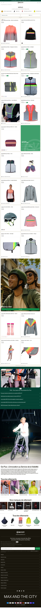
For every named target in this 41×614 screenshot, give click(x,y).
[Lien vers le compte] (38, 2)
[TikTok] (21, 591)
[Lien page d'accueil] (20, 2)
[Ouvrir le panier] (39, 2)
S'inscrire (38, 548)
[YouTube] (19, 591)
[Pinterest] (23, 591)
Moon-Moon (23, 604)
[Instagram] (17, 591)
